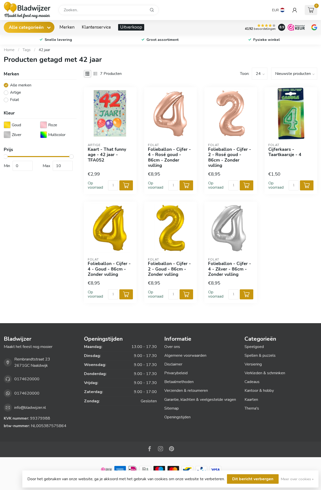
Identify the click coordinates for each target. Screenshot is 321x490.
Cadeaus (252, 382)
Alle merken (20, 85)
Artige (15, 92)
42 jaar (44, 49)
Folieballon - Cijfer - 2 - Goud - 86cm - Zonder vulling (169, 269)
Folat (14, 100)
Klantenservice (96, 27)
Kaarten (251, 399)
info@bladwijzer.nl (30, 407)
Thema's (252, 408)
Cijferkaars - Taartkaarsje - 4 (284, 152)
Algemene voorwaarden (185, 355)
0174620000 (26, 379)
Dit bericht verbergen (252, 479)
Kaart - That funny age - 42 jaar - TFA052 (107, 155)
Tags (27, 49)
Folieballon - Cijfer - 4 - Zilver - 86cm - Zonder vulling (229, 269)
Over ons (172, 346)
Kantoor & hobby (259, 390)
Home (9, 49)
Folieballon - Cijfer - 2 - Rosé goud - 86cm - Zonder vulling (229, 157)
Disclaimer (173, 364)
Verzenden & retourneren (186, 390)
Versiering (253, 364)
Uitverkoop (131, 27)
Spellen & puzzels (260, 355)
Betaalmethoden (179, 382)
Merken (66, 27)
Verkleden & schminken (265, 373)
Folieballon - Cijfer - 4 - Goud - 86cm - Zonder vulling (109, 269)
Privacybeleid (176, 373)
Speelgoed (254, 346)
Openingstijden (177, 417)
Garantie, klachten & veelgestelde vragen (200, 399)
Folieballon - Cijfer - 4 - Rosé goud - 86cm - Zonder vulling (169, 157)
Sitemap (171, 408)
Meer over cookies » (297, 478)
